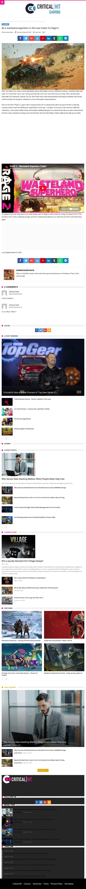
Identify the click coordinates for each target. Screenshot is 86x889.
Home (3, 21)
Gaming (9, 21)
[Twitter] (41, 330)
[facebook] (20, 38)
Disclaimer (69, 884)
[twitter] (26, 38)
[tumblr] (54, 38)
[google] (32, 38)
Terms (46, 884)
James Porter (7, 745)
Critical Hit (17, 884)
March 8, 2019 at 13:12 (15, 294)
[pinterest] (43, 38)
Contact (27, 884)
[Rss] (49, 330)
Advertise (37, 884)
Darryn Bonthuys (8, 32)
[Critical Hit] (43, 2)
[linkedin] (48, 38)
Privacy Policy (57, 884)
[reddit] (37, 38)
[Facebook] (37, 330)
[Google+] (45, 330)
